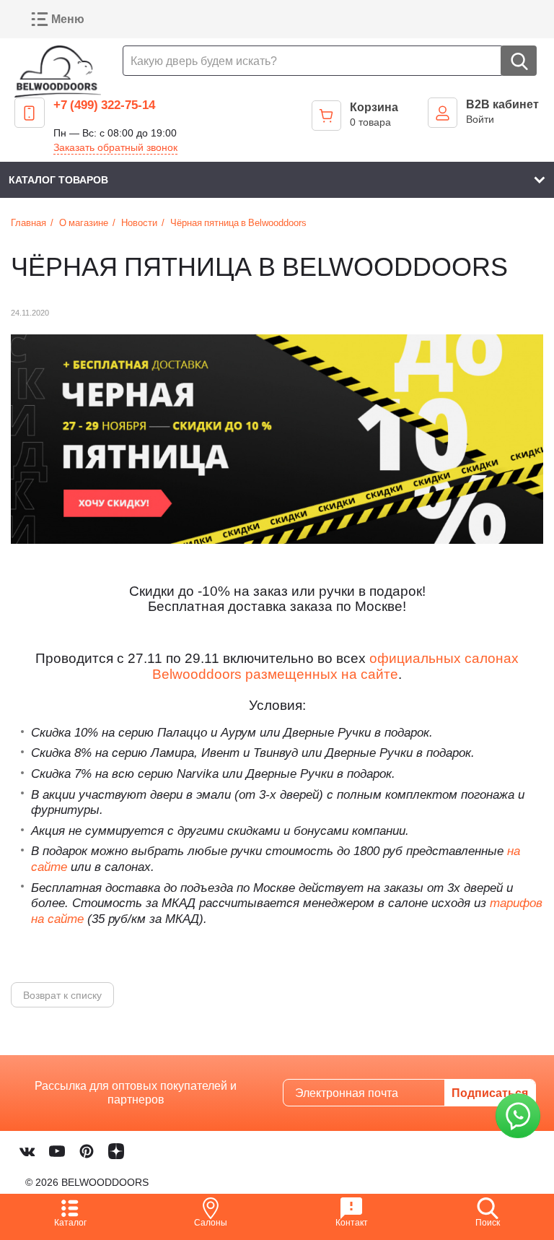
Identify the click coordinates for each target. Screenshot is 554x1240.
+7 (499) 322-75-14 (104, 104)
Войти (480, 119)
